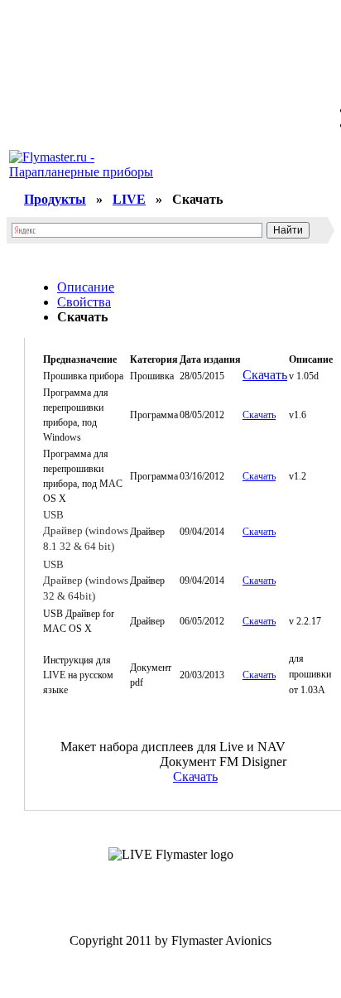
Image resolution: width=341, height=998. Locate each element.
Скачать (265, 375)
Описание (85, 287)
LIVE (129, 199)
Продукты (55, 199)
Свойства (84, 302)
